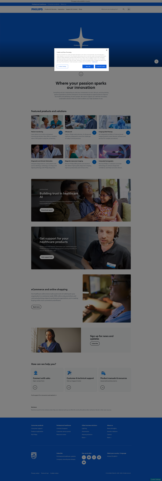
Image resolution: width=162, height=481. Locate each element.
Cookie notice (95, 61)
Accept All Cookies (101, 66)
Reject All (88, 66)
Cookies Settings (62, 66)
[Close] (107, 50)
